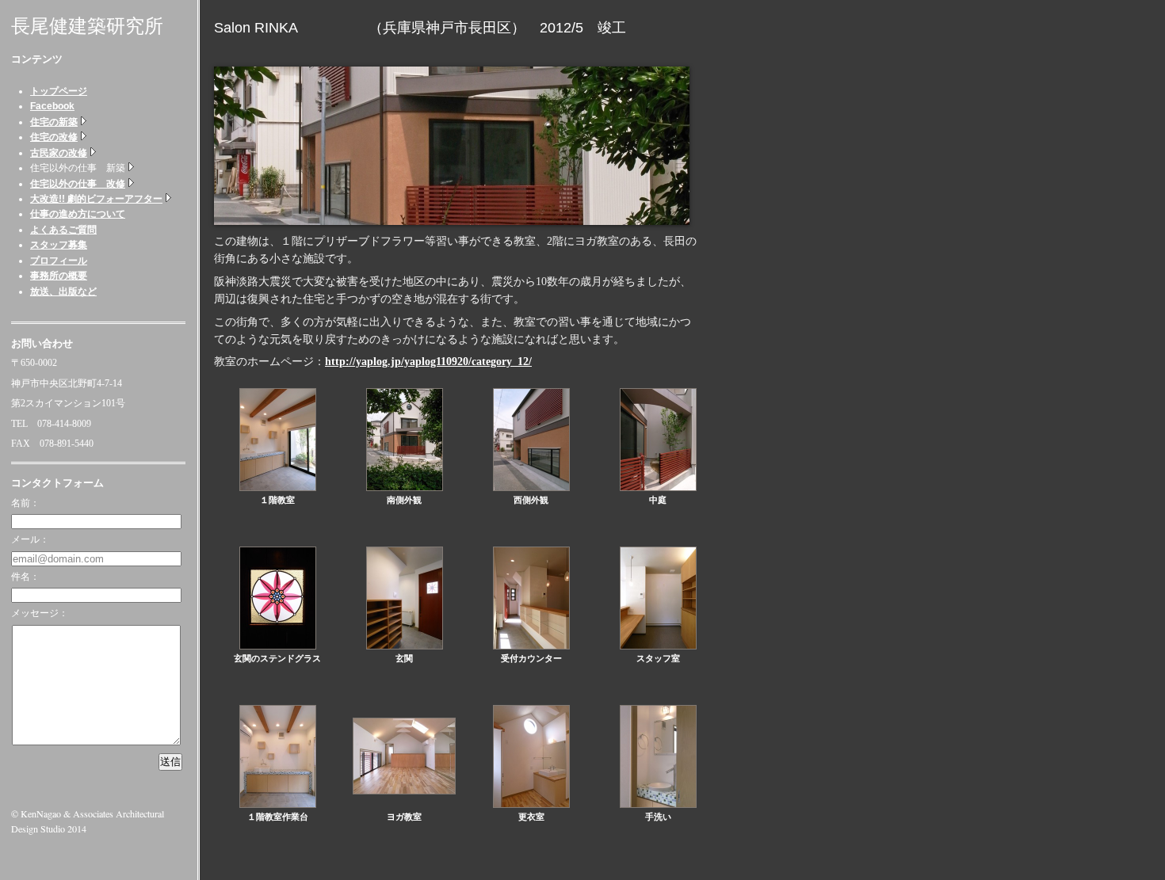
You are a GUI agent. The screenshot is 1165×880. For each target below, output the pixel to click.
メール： (30, 539)
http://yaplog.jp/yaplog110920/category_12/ (428, 362)
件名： (25, 576)
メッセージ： (39, 613)
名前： (25, 503)
